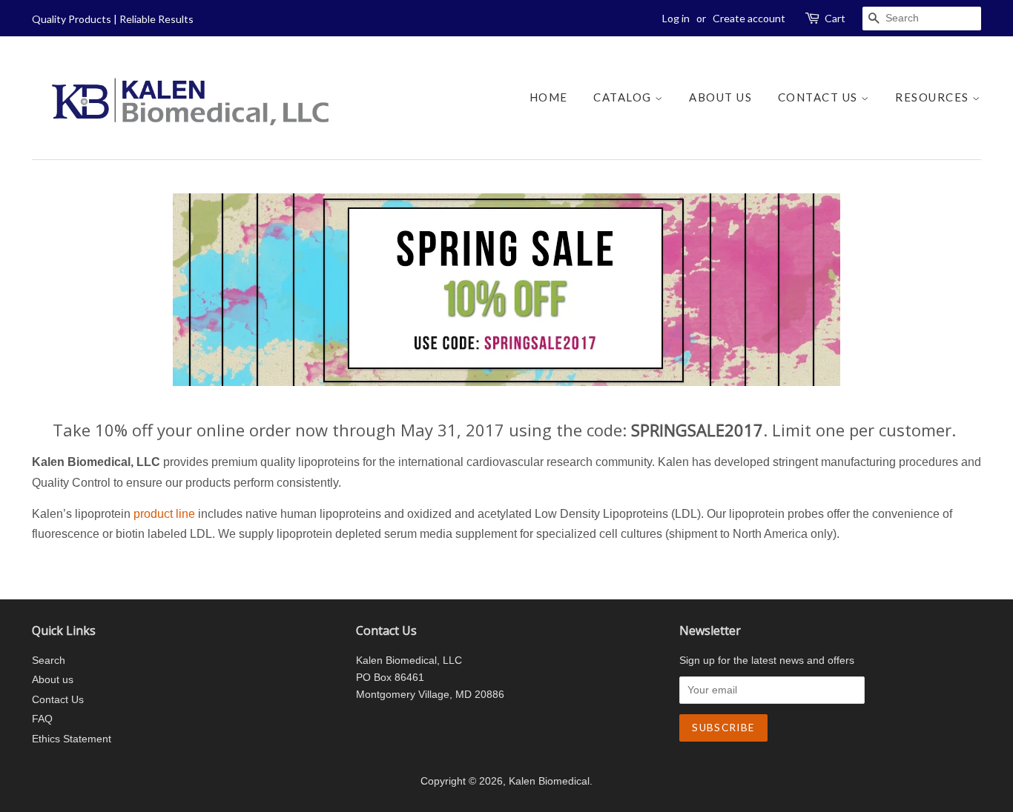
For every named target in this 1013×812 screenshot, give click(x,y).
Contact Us (820, 97)
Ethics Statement (71, 739)
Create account (749, 18)
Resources (933, 97)
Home (548, 97)
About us (720, 97)
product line (164, 514)
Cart (835, 18)
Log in (676, 18)
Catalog (624, 97)
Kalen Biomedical (549, 781)
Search (48, 660)
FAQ (42, 719)
